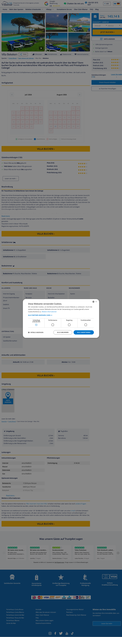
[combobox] (93, 302)
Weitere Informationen (49, 312)
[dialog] (61, 318)
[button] (61, 315)
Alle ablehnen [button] (62, 332)
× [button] (96, 301)
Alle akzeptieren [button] (83, 332)
